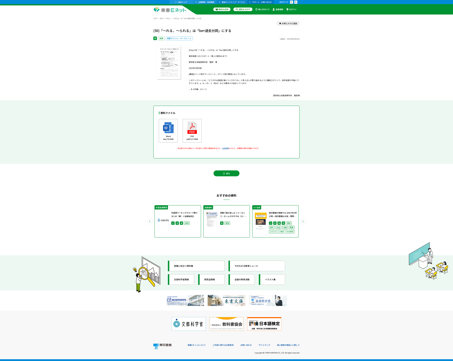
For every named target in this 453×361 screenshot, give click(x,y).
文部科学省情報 (181, 279)
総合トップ (182, 2)
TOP (155, 18)
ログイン (293, 9)
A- (291, 2)
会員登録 (279, 9)
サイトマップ (264, 345)
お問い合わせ (246, 345)
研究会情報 (209, 279)
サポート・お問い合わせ (262, 2)
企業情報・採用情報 (206, 2)
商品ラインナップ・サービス (233, 2)
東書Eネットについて (197, 345)
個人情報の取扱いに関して (288, 345)
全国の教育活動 (242, 279)
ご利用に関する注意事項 (223, 345)
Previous (150, 221)
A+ (296, 2)
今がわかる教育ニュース (246, 265)
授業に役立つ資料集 (183, 265)
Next (303, 221)
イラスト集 (270, 279)
